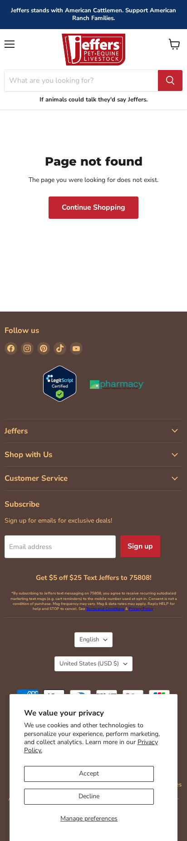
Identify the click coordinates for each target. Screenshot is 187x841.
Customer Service (36, 478)
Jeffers (16, 431)
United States (89, 664)
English (89, 639)
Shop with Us (28, 454)
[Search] (170, 80)
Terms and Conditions (105, 608)
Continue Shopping (93, 207)
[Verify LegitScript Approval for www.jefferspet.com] (59, 384)
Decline (89, 796)
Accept (89, 773)
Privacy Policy (141, 608)
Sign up (140, 546)
